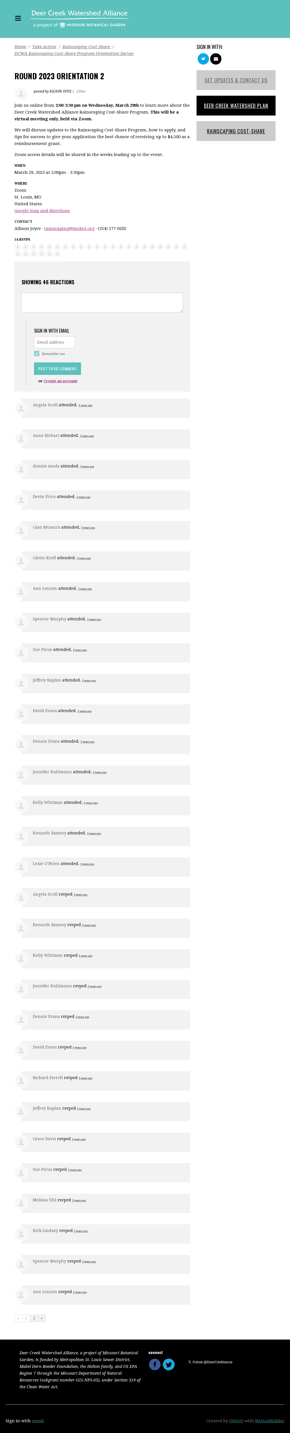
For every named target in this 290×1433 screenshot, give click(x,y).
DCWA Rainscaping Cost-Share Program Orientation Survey (74, 53)
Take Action (44, 46)
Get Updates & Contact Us (236, 80)
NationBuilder (269, 1420)
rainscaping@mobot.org (69, 228)
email (38, 1420)
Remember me (53, 354)
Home (20, 46)
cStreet (236, 1420)
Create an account (60, 381)
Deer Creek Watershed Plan (236, 105)
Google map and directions (42, 210)
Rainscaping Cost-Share (87, 46)
